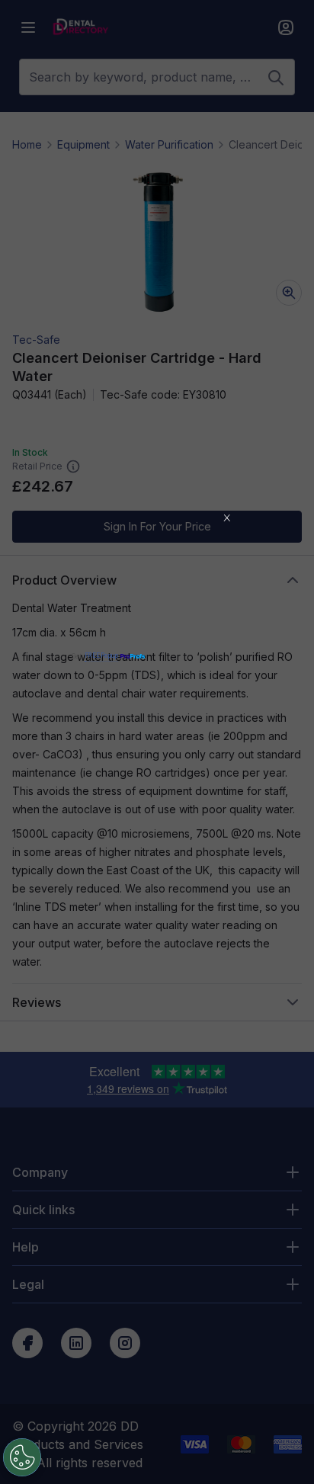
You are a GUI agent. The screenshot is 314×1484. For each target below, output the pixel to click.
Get (95, 656)
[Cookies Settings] (22, 1457)
